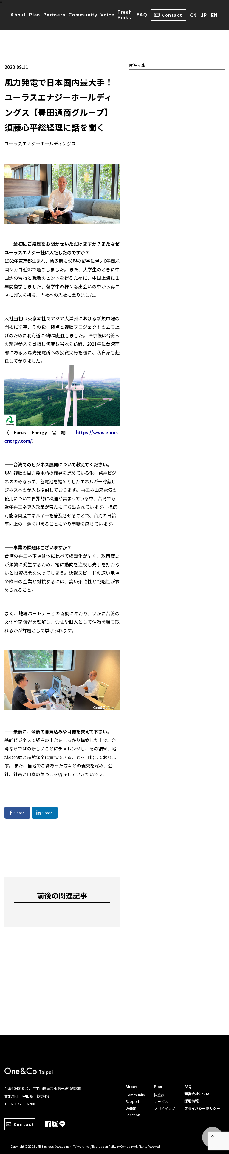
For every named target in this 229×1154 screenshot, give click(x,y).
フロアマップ (164, 1107)
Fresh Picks (124, 15)
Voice (107, 14)
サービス (161, 1101)
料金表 (159, 1094)
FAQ (142, 14)
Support (132, 1101)
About (18, 14)
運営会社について (198, 1094)
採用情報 (191, 1101)
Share (19, 813)
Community (83, 14)
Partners (54, 14)
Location (133, 1114)
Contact (172, 15)
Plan (34, 14)
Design (131, 1107)
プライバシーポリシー (202, 1108)
